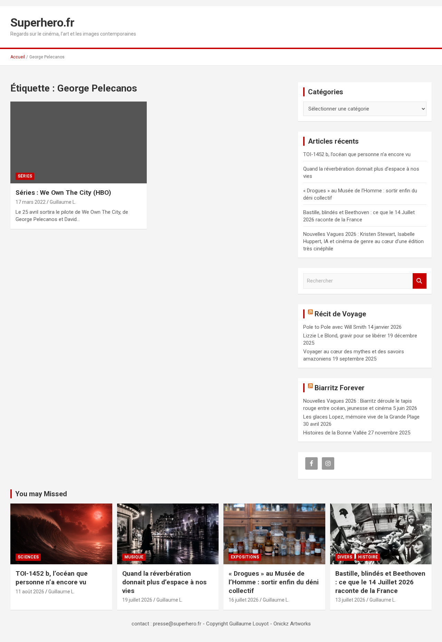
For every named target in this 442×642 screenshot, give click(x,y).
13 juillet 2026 (350, 600)
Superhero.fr (42, 22)
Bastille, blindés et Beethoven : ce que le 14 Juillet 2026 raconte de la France (380, 581)
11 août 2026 (30, 591)
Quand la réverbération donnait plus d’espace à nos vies (164, 581)
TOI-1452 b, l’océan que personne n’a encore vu (357, 154)
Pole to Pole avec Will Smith (334, 327)
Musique (133, 557)
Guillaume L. (63, 202)
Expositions (245, 557)
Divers (344, 557)
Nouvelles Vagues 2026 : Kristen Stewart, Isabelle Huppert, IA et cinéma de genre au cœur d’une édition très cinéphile (363, 241)
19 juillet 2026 (137, 600)
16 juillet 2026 (244, 600)
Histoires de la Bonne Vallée (335, 433)
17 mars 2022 (31, 202)
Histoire (368, 557)
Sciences (28, 557)
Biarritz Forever (340, 388)
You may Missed (41, 494)
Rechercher (419, 281)
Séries (25, 176)
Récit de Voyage (340, 314)
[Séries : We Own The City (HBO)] (78, 143)
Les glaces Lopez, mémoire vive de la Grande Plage (361, 417)
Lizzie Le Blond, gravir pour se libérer (344, 336)
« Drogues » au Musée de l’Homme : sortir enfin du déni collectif (274, 581)
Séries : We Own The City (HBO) (63, 193)
